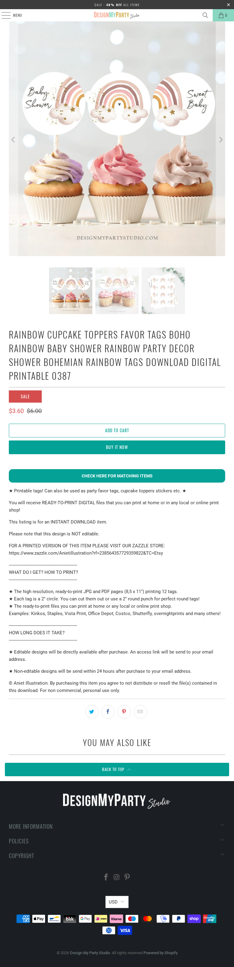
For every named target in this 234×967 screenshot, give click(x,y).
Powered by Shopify (161, 953)
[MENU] (2, 15)
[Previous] (13, 139)
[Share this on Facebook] (108, 712)
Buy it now (117, 447)
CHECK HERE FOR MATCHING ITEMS (117, 475)
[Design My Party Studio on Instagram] (116, 877)
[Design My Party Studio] (117, 15)
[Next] (220, 139)
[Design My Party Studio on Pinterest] (127, 877)
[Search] (205, 15)
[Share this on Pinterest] (124, 712)
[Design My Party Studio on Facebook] (106, 877)
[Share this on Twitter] (92, 712)
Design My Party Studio (90, 953)
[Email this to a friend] (140, 712)
